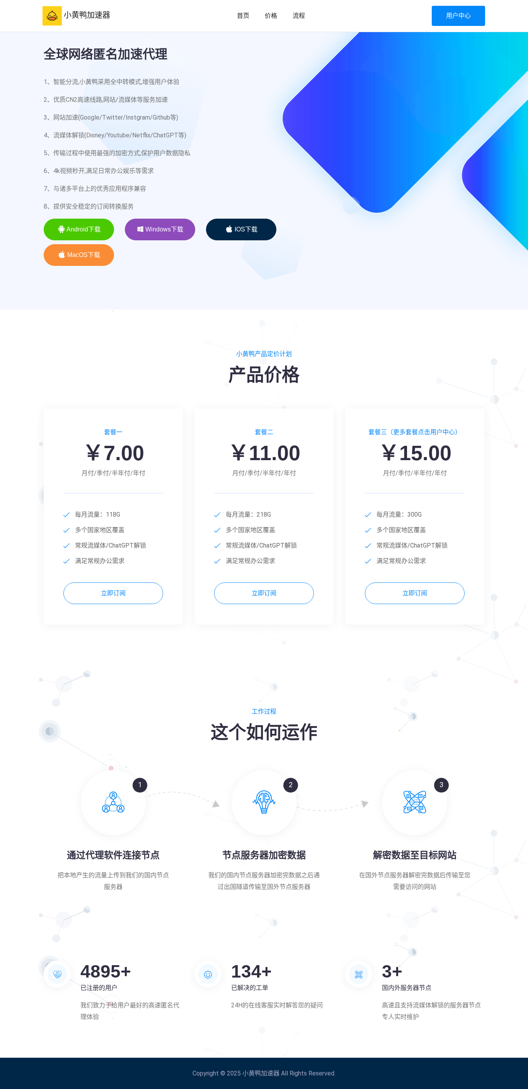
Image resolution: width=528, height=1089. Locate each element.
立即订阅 (113, 593)
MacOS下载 (83, 255)
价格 (271, 15)
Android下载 (82, 229)
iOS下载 (245, 229)
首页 (243, 15)
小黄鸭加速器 (86, 15)
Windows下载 (163, 229)
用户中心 (458, 15)
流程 (299, 15)
